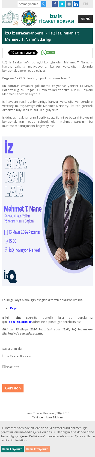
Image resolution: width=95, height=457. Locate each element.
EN (85, 3)
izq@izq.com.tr (20, 322)
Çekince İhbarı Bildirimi (47, 417)
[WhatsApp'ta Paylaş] (48, 52)
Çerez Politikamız (32, 436)
